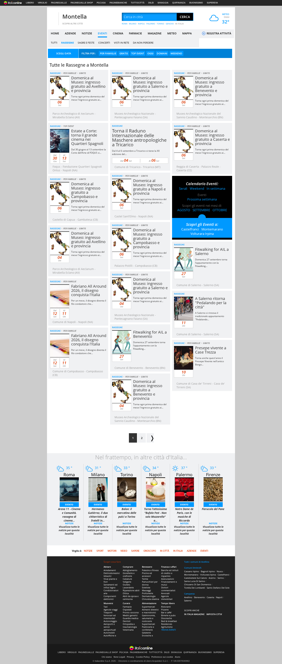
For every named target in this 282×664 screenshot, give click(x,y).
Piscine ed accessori (147, 574)
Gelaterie (146, 632)
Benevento (199, 597)
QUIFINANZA (179, 3)
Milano (98, 474)
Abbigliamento (130, 570)
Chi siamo (107, 657)
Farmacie (127, 606)
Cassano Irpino (191, 571)
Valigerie (127, 581)
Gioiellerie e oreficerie (128, 574)
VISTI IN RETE (121, 42)
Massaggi (146, 590)
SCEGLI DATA (63, 53)
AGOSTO (183, 210)
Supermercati (148, 606)
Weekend (197, 188)
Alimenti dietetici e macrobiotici (150, 611)
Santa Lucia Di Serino (194, 581)
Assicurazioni (167, 578)
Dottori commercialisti (168, 589)
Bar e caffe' (166, 612)
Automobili (109, 632)
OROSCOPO (149, 550)
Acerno (212, 577)
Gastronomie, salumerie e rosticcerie (148, 618)
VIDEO (123, 550)
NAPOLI (141, 23)
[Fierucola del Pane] (213, 489)
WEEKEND (176, 53)
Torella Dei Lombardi (194, 587)
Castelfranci (190, 229)
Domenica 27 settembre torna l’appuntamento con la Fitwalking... (211, 263)
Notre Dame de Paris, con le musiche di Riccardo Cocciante (184, 516)
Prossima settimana (202, 199)
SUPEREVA (212, 3)
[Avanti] (150, 438)
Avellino (188, 597)
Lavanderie (128, 587)
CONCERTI (104, 42)
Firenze (213, 474)
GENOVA (170, 23)
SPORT (100, 550)
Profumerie (147, 593)
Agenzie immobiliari (166, 597)
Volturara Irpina (202, 233)
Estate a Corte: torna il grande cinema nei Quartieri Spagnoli (87, 137)
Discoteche (166, 618)
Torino (126, 474)
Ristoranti (166, 606)
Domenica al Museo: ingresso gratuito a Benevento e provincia (209, 86)
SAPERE (135, 550)
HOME (55, 33)
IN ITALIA (179, 23)
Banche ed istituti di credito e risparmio (169, 573)
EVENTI (102, 33)
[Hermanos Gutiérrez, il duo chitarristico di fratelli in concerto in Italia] (98, 489)
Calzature (127, 578)
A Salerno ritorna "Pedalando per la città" (210, 303)
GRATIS (124, 53)
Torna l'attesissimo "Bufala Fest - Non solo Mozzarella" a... (155, 514)
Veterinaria (128, 629)
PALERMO (150, 23)
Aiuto (177, 657)
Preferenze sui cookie (162, 657)
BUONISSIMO (196, 3)
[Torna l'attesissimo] (155, 489)
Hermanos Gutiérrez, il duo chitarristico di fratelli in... (98, 514)
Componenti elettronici (110, 597)
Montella (74, 16)
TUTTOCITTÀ (137, 3)
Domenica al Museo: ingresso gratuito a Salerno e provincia (150, 84)
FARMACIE (135, 33)
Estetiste (146, 587)
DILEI (151, 3)
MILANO (132, 23)
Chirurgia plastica (150, 599)
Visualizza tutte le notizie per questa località (69, 530)
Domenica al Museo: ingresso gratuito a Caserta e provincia (212, 137)
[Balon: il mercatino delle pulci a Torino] (126, 489)
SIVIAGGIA (162, 3)
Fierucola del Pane (213, 509)
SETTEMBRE (201, 210)
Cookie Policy (143, 657)
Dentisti (126, 621)
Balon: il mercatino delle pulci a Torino (126, 512)
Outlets (126, 584)
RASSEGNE (67, 42)
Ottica (126, 593)
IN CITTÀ (164, 550)
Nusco (220, 571)
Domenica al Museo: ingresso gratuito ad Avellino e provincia (88, 84)
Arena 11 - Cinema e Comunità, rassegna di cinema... (69, 514)
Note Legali (119, 657)
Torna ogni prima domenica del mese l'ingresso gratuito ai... (88, 98)
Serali (183, 188)
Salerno (188, 600)
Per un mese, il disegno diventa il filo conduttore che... (88, 302)
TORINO (160, 23)
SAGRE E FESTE (86, 42)
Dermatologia (148, 596)
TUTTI (54, 42)
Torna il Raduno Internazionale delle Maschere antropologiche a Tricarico (139, 138)
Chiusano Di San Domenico (197, 584)
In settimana (216, 188)
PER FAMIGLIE (108, 53)
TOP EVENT (137, 53)
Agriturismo (167, 626)
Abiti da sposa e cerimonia (131, 597)
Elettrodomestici (112, 573)
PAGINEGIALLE (59, 3)
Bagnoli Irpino (208, 571)
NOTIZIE (87, 33)
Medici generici (130, 615)
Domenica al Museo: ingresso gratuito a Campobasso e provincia (85, 192)
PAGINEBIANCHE (118, 3)
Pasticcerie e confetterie (148, 628)
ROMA (124, 23)
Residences (166, 624)
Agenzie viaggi (111, 609)
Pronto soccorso (131, 612)
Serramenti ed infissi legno (110, 586)
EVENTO (69, 504)
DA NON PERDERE (143, 42)
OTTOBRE (220, 210)
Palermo (184, 474)
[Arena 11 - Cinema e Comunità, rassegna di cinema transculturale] (69, 489)
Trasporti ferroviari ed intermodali (110, 615)
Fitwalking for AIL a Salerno (212, 251)
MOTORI (112, 550)
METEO (171, 33)
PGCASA (101, 3)
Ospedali (127, 609)
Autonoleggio (110, 621)
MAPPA (187, 33)
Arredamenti (110, 570)
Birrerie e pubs (168, 615)
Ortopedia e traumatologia (130, 625)
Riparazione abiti (131, 590)
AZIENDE (70, 33)
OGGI (150, 53)
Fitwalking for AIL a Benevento (150, 334)
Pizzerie (165, 609)
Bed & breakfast (169, 621)
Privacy (130, 657)
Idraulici (107, 576)
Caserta (210, 597)
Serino (221, 577)
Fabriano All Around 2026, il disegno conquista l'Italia (88, 290)
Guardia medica (130, 618)
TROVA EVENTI (168, 629)
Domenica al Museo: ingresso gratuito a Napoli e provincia (149, 187)
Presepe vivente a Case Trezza (210, 350)
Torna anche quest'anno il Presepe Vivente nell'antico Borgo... (209, 361)
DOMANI (162, 53)
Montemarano (212, 229)
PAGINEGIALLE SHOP (82, 3)
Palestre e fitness (150, 570)
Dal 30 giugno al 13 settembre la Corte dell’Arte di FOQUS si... (88, 151)
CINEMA (118, 33)
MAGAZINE (155, 33)
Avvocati (165, 593)
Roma (69, 474)
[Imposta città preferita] (53, 17)
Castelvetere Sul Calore (195, 577)
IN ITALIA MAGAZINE (194, 614)
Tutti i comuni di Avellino (196, 561)
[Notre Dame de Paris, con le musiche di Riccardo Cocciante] (184, 489)
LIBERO (30, 3)
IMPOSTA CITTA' (214, 614)
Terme (145, 578)
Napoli (155, 474)
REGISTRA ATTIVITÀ (218, 33)
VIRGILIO (42, 3)
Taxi (106, 606)
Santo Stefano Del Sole (218, 587)
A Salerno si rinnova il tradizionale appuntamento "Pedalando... (209, 316)
